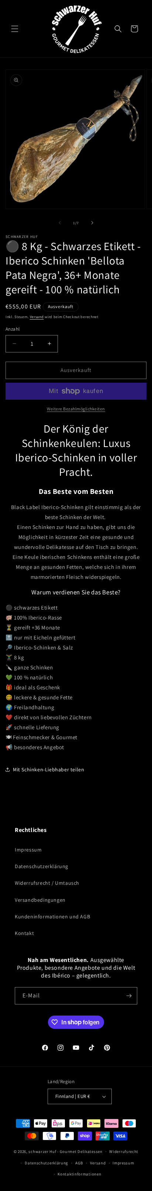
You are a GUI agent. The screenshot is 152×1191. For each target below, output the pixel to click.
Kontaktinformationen (79, 1174)
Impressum (28, 849)
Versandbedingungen (40, 900)
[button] (15, 29)
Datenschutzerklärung (41, 866)
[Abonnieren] (129, 995)
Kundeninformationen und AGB (52, 916)
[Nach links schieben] (60, 223)
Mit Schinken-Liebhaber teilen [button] (48, 769)
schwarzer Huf (42, 1151)
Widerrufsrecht (123, 1151)
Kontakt (24, 933)
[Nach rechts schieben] (92, 223)
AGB (79, 1163)
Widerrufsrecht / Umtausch (47, 883)
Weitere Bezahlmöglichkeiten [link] (76, 409)
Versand (37, 316)
